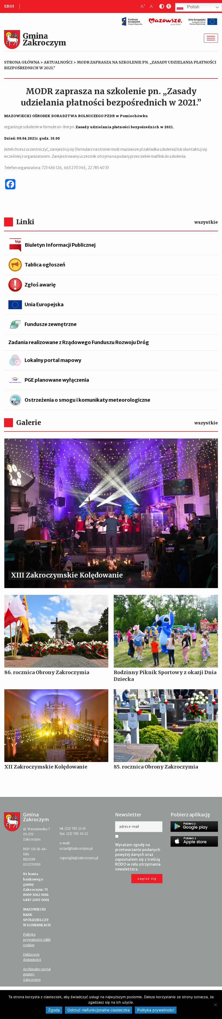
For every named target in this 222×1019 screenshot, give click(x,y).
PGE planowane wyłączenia (57, 380)
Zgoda (54, 1010)
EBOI (9, 6)
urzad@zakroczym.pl (76, 848)
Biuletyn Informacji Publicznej (60, 245)
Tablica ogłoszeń (45, 265)
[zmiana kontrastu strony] (160, 6)
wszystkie (206, 222)
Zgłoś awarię (40, 285)
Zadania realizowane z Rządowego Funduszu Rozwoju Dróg (78, 342)
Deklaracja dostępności (32, 957)
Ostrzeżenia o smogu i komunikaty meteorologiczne (87, 400)
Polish (192, 7)
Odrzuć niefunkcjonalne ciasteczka (98, 1010)
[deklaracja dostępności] (167, 6)
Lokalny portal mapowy (53, 360)
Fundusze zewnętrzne (51, 324)
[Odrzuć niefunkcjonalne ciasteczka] (215, 1004)
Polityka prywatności (155, 1010)
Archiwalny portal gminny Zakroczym (37, 974)
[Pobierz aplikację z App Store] (194, 841)
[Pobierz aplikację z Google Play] (194, 826)
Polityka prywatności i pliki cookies (37, 939)
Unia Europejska (44, 304)
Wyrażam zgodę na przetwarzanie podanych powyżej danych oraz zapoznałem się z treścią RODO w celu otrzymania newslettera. (138, 857)
